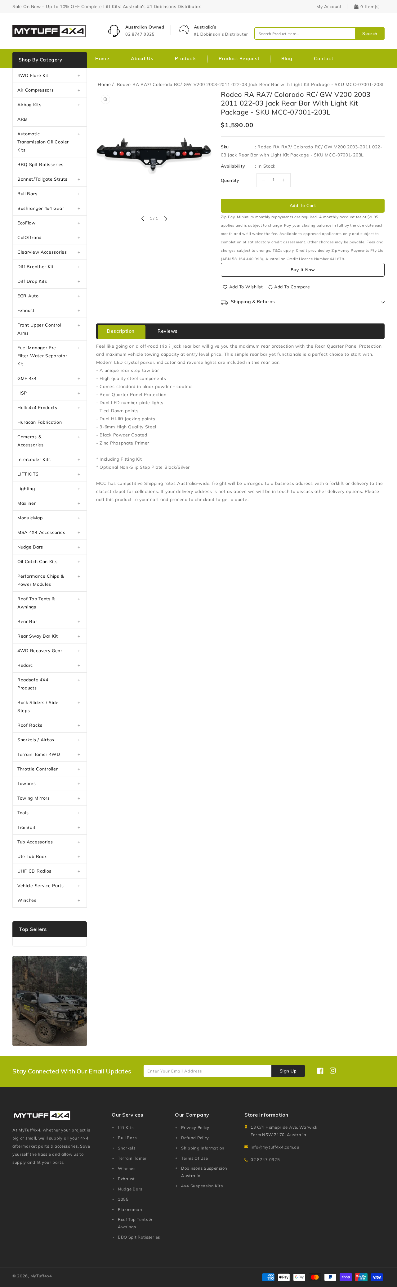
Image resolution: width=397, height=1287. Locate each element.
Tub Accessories (35, 842)
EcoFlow (26, 223)
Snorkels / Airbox (36, 740)
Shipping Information (203, 1147)
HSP (22, 393)
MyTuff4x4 (41, 1275)
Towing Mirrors (33, 798)
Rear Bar (27, 621)
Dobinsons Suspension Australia (204, 1172)
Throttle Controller (37, 769)
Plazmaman (130, 1209)
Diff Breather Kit (35, 266)
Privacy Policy (195, 1127)
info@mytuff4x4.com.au (275, 1147)
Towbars (26, 783)
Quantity (230, 180)
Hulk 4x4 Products (37, 407)
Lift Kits (125, 1127)
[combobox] (319, 33)
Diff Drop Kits (32, 281)
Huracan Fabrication (39, 422)
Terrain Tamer (132, 1158)
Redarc (25, 665)
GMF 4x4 (27, 378)
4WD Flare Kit (32, 75)
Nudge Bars (30, 547)
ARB (22, 119)
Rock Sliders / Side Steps (37, 706)
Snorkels (127, 1147)
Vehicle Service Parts (40, 885)
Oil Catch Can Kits (37, 561)
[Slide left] (142, 219)
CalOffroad (29, 237)
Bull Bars (27, 193)
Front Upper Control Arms (39, 329)
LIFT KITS (27, 474)
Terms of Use (194, 1158)
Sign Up (288, 1071)
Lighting (26, 488)
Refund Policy (195, 1137)
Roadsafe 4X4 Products (32, 684)
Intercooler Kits (34, 459)
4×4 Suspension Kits (202, 1185)
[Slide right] (165, 219)
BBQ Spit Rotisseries (40, 164)
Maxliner (26, 503)
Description (121, 331)
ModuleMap (29, 518)
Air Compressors (35, 90)
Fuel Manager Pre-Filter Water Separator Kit (42, 356)
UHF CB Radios (34, 871)
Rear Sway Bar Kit (37, 636)
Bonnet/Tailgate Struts (42, 179)
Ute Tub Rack (32, 856)
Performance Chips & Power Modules (40, 580)
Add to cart (303, 205)
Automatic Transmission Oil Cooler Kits (43, 142)
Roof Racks (29, 725)
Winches (27, 900)
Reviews (168, 331)
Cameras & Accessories (30, 441)
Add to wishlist (246, 287)
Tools (23, 812)
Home (104, 84)
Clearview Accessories (42, 252)
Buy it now (303, 269)
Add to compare (292, 287)
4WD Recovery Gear (39, 650)
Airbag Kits (29, 104)
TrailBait (26, 827)
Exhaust (26, 310)
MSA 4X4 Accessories (41, 532)
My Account (328, 6)
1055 (123, 1199)
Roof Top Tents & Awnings (36, 603)
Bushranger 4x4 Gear (40, 208)
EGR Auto (28, 296)
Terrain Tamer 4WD (38, 754)
